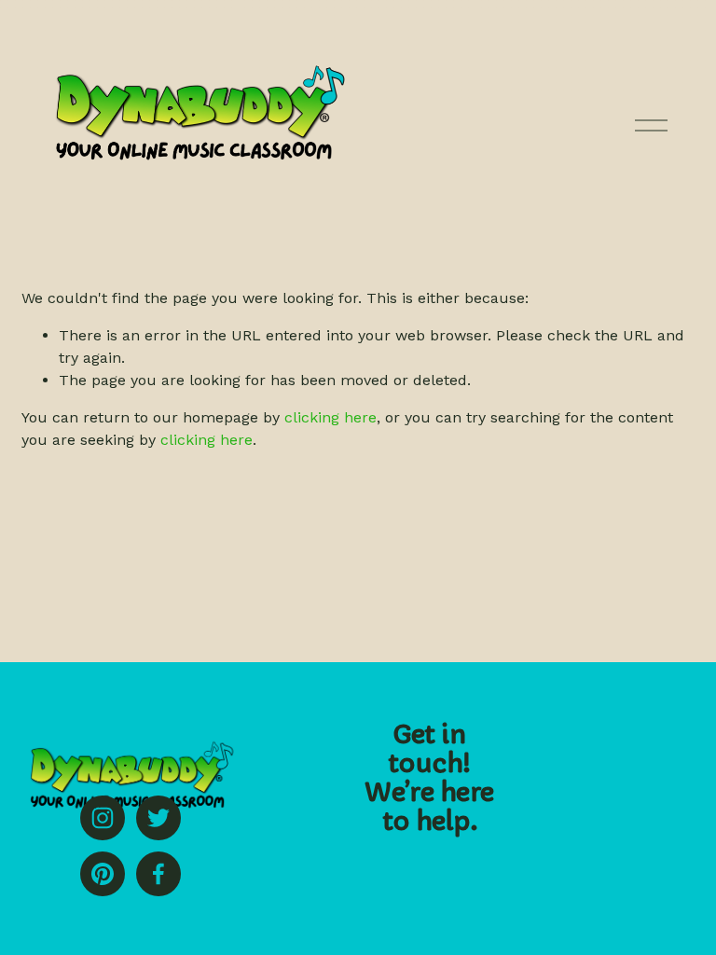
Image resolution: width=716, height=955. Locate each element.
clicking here (330, 417)
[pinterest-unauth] (102, 873)
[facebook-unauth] (158, 873)
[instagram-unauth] (102, 818)
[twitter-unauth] (158, 818)
